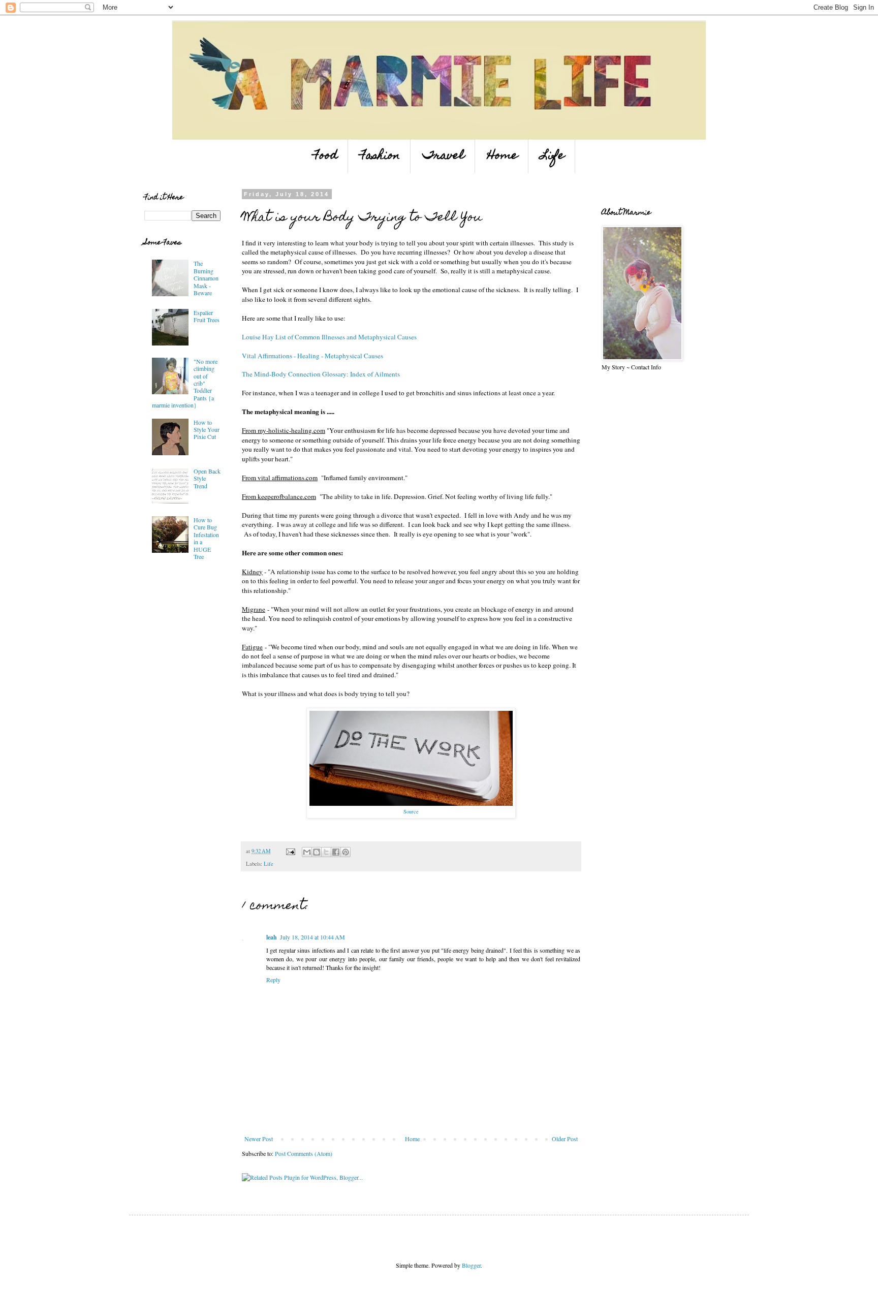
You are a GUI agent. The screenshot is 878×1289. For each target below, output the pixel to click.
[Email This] (307, 852)
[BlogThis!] (316, 852)
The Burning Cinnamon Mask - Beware (206, 278)
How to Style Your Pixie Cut (207, 429)
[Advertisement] (174, 642)
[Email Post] (290, 851)
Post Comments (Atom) (303, 1153)
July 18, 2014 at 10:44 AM (312, 937)
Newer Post (258, 1139)
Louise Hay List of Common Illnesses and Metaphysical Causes (329, 336)
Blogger (471, 1265)
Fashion (380, 156)
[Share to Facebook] (336, 852)
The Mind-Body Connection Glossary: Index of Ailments (321, 374)
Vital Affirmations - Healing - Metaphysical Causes (312, 355)
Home (502, 156)
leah (271, 937)
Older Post (565, 1139)
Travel (443, 156)
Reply (273, 980)
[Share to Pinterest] (345, 852)
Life (553, 156)
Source (411, 811)
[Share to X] (326, 852)
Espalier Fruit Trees (207, 316)
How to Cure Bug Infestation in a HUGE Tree (206, 538)
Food (325, 156)
